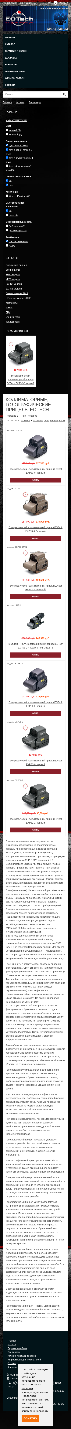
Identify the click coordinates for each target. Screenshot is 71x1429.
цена (46, 420)
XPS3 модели (13, 279)
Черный (15, 130)
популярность (57, 420)
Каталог (10, 44)
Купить (35, 480)
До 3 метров (17, 226)
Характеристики (16, 120)
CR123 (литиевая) (18, 241)
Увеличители (13, 317)
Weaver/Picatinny (19, 196)
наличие (25, 420)
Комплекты (12, 303)
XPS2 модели (13, 274)
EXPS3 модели (14, 288)
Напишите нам (56, 1391)
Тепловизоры (13, 321)
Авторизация (10, 3)
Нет (11, 185)
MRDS (9, 307)
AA (12, 246)
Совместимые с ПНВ (17, 293)
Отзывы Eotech (14, 78)
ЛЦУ (8, 312)
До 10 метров (18, 230)
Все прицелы (13, 270)
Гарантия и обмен (16, 51)
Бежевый (15, 134)
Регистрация (25, 3)
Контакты (11, 64)
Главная (10, 37)
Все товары (14, 1352)
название (38, 420)
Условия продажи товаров (22, 1356)
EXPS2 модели (14, 284)
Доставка (11, 58)
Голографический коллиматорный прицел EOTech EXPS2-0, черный (20, 379)
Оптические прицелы (17, 265)
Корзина (10, 85)
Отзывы (12, 1363)
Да (10, 181)
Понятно (30, 1418)
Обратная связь (15, 71)
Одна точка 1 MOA (18, 145)
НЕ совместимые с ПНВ (18, 298)
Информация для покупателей (24, 1359)
